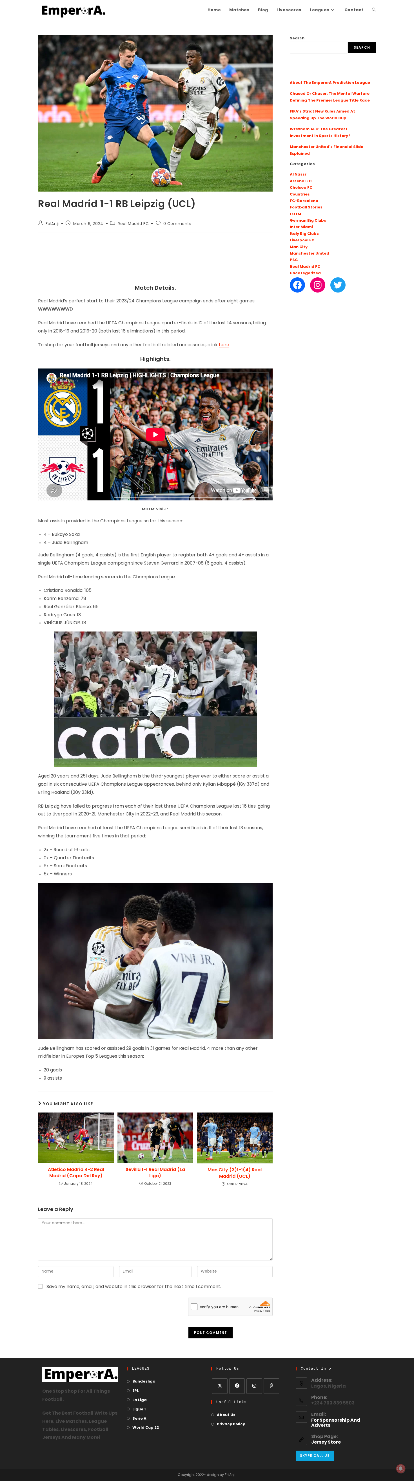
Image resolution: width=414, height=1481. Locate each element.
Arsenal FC (300, 181)
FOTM (295, 214)
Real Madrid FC (133, 224)
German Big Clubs (308, 221)
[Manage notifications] (400, 1468)
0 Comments (177, 224)
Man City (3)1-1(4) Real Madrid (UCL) (235, 1173)
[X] (220, 1386)
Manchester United (309, 253)
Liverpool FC (302, 240)
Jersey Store (326, 1442)
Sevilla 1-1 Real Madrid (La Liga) (155, 1173)
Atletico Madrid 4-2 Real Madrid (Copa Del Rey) (76, 1173)
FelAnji (52, 224)
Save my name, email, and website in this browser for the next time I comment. (133, 1287)
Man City (299, 247)
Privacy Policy (231, 1424)
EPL (135, 1391)
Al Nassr (298, 174)
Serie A (139, 1419)
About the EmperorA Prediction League (330, 83)
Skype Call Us (315, 1455)
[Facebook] (297, 285)
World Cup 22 (145, 1428)
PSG (294, 260)
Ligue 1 (139, 1409)
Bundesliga (143, 1381)
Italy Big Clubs (304, 234)
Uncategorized (305, 273)
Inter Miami (301, 227)
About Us (226, 1415)
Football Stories (306, 207)
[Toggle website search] (374, 10)
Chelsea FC (301, 188)
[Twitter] (338, 285)
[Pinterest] (271, 1386)
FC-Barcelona (304, 201)
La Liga (139, 1400)
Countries (300, 194)
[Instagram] (317, 285)
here (224, 345)
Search (297, 38)
